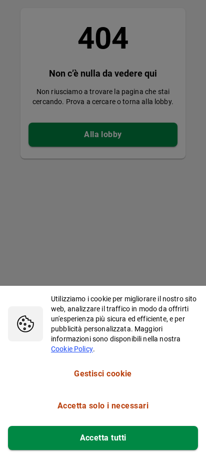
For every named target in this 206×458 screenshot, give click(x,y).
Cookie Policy (72, 349)
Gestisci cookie (103, 373)
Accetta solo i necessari (103, 405)
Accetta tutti (103, 437)
